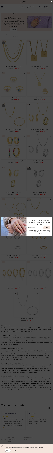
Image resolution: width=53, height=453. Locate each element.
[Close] (51, 445)
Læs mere (41, 447)
